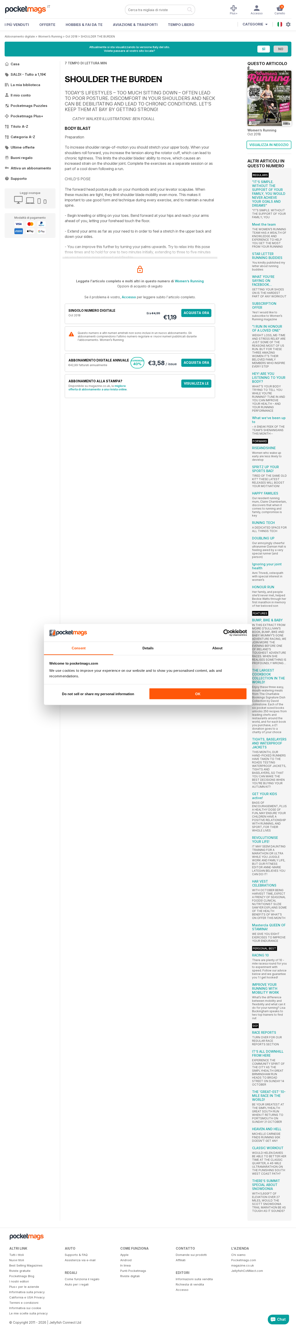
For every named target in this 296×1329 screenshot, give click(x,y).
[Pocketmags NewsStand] (28, 9)
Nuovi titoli (16, 1260)
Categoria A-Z (23, 137)
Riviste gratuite (20, 1271)
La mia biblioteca (25, 85)
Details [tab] (148, 648)
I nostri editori (19, 1281)
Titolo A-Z (19, 126)
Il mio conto (21, 95)
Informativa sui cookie (25, 1308)
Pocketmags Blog (21, 1276)
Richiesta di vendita (190, 1284)
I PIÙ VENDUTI (17, 24)
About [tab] (217, 648)
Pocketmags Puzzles (29, 105)
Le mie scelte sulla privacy (28, 1313)
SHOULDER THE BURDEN (98, 36)
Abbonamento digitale (20, 36)
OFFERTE (47, 24)
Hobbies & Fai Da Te (84, 24)
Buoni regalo (22, 158)
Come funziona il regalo (82, 1279)
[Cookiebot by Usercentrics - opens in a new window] (227, 632)
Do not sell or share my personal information (98, 694)
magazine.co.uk (242, 1265)
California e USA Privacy (27, 1297)
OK (197, 694)
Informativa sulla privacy (27, 1292)
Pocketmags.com (243, 1260)
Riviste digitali (130, 1276)
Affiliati (180, 1260)
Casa (15, 64)
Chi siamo (238, 1255)
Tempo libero (181, 24)
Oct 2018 (71, 36)
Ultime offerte (23, 147)
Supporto (19, 178)
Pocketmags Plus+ (27, 116)
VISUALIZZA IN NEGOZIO (269, 145)
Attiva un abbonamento (31, 168)
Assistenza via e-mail (80, 1260)
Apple (124, 1255)
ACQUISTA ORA (196, 313)
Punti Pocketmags (133, 1271)
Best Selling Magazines (26, 1265)
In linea (125, 1265)
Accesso (129, 297)
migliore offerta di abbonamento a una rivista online (97, 387)
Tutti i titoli (16, 1255)
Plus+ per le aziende (24, 1287)
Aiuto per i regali (77, 1284)
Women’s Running (50, 36)
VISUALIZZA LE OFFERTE (196, 384)
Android (126, 1260)
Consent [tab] (79, 648)
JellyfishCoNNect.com (247, 1271)
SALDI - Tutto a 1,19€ (28, 74)
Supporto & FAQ (76, 1255)
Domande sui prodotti (191, 1255)
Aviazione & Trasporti (135, 24)
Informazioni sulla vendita (194, 1279)
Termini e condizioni (23, 1302)
